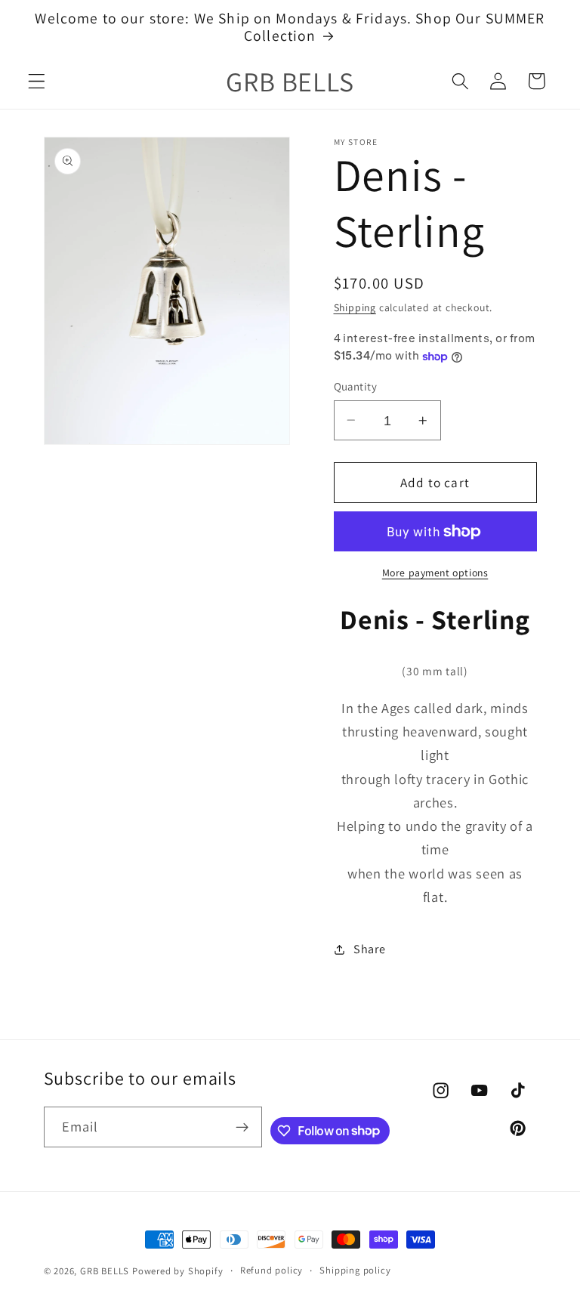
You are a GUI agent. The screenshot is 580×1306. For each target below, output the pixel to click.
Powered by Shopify (178, 1270)
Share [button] (369, 949)
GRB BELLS (104, 1270)
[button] (36, 81)
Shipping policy (354, 1270)
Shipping (355, 307)
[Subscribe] (242, 1127)
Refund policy (271, 1270)
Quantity (356, 386)
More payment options (435, 572)
